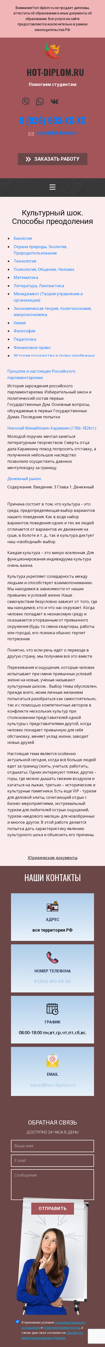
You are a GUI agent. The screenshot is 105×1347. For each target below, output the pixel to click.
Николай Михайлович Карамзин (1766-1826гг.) (51, 428)
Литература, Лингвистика (39, 285)
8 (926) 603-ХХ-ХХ (53, 120)
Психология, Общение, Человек (44, 269)
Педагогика (25, 339)
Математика (26, 277)
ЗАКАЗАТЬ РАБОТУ (56, 159)
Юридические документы (52, 857)
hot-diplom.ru (55, 71)
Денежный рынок (24, 478)
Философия (24, 331)
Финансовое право (32, 347)
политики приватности (61, 1327)
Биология (23, 238)
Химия (20, 323)
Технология (25, 261)
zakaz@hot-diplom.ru (56, 133)
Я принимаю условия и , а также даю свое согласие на (53, 1330)
